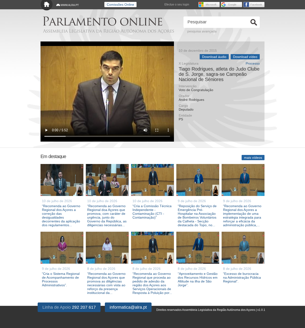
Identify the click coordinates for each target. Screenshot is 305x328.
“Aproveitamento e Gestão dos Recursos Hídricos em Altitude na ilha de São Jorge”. (198, 279)
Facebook (256, 4)
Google (232, 4)
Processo (253, 63)
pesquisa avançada (202, 31)
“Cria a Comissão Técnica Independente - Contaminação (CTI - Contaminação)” (152, 211)
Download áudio (214, 57)
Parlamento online (102, 21)
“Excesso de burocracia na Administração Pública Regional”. (242, 277)
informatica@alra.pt (128, 307)
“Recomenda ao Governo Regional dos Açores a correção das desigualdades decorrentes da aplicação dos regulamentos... (61, 215)
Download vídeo (245, 57)
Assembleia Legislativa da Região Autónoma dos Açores (108, 31)
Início (47, 5)
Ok (253, 22)
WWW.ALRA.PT (70, 5)
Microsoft (211, 4)
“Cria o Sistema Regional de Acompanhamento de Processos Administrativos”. (61, 279)
